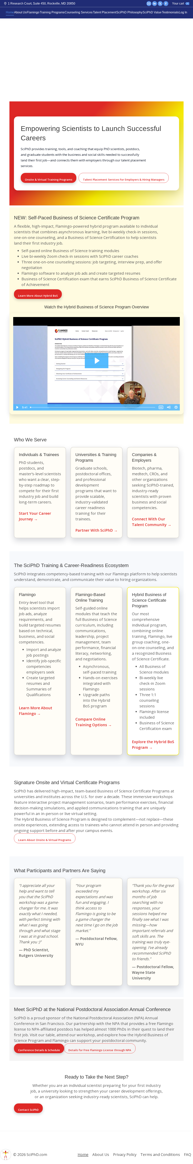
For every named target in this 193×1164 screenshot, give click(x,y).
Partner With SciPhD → (96, 530)
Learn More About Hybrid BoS (38, 295)
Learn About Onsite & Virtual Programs (44, 840)
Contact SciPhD (28, 1110)
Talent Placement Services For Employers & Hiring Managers (123, 179)
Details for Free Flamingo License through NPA (99, 1050)
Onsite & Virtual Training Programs (48, 179)
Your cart (180, 3)
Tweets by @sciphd (10, 1137)
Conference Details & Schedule (39, 1050)
